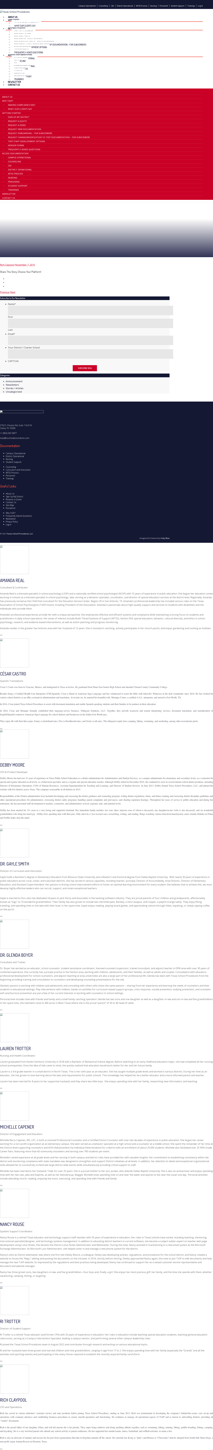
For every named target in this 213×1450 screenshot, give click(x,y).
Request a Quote (17, 121)
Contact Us (14, 84)
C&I (112, 6)
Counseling (103, 6)
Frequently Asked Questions (24, 149)
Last (10, 329)
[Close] (1, 635)
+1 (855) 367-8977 (8, 433)
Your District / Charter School (24, 347)
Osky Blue (165, 538)
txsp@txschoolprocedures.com (14, 438)
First (10, 317)
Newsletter (8, 193)
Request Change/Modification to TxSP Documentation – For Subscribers (50, 44)
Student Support (177, 6)
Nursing (153, 6)
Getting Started (11, 113)
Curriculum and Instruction (18, 469)
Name (12, 304)
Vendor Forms (16, 145)
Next (12, 292)
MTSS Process (141, 6)
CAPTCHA (13, 361)
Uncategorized (14, 391)
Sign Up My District (18, 117)
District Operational (125, 6)
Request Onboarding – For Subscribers (30, 133)
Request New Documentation (24, 129)
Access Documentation (15, 153)
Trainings (191, 6)
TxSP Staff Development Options (26, 141)
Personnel (164, 6)
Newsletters (12, 384)
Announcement (14, 381)
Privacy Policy (12, 521)
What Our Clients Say (20, 109)
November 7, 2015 (25, 264)
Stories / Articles (14, 388)
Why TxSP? (10, 513)
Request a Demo (17, 125)
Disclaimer (11, 508)
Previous (5, 292)
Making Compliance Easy (21, 105)
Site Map (10, 505)
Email (11, 334)
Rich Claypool (7, 264)
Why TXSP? (7, 100)
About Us (7, 96)
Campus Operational (87, 6)
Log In (200, 6)
